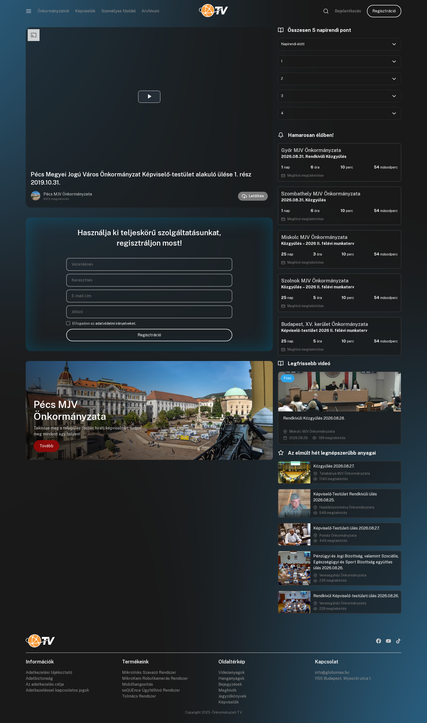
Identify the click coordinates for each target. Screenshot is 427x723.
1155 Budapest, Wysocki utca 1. (343, 678)
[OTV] (213, 11)
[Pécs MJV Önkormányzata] (36, 196)
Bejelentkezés (348, 11)
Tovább (46, 446)
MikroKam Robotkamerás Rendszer (155, 678)
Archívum (150, 11)
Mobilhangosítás (137, 684)
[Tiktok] (398, 641)
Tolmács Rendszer (139, 696)
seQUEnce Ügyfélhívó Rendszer (151, 690)
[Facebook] (379, 641)
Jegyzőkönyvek (232, 696)
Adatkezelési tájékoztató (49, 672)
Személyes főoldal (118, 11)
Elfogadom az (104, 323)
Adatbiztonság (39, 678)
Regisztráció (384, 11)
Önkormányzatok (53, 11)
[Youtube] (388, 641)
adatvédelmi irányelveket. (115, 323)
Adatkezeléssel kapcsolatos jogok (57, 690)
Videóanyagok (231, 672)
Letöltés (256, 196)
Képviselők (85, 11)
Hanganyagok (231, 678)
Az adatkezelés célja (45, 684)
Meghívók (227, 690)
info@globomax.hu (332, 672)
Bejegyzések (230, 684)
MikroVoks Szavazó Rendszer (149, 672)
